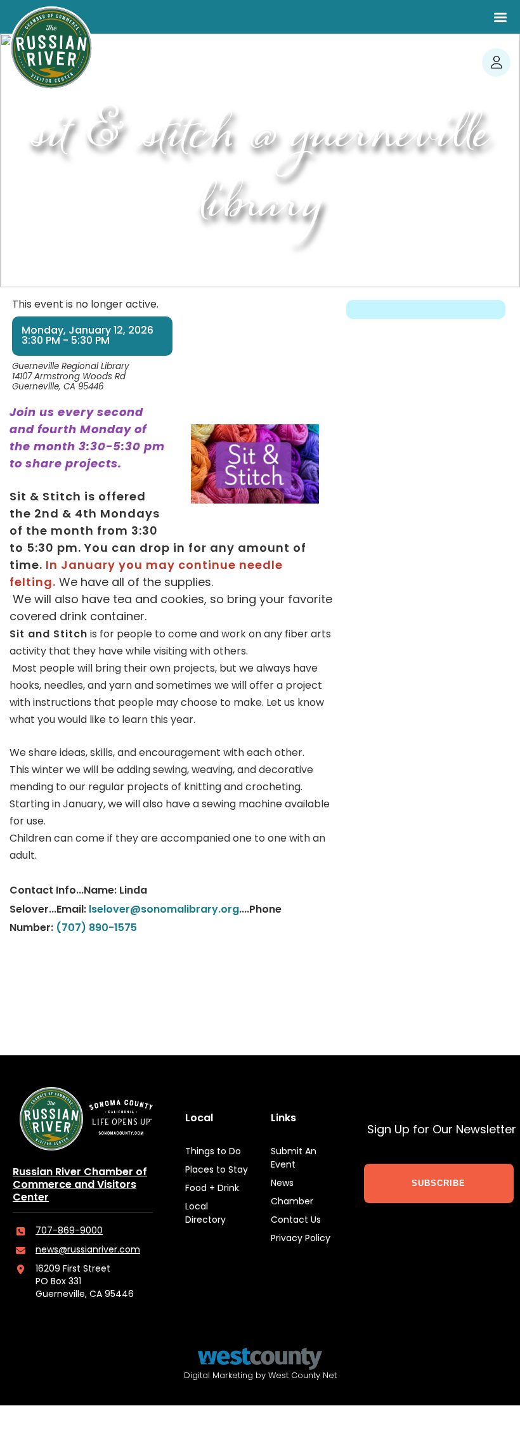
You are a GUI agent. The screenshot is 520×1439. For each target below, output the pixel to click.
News (282, 1183)
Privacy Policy (300, 1239)
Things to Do (213, 1152)
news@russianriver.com (88, 1250)
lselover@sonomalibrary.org (164, 910)
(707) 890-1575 (96, 928)
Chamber (292, 1202)
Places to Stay (216, 1170)
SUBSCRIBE (438, 1183)
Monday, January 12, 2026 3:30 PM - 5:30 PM (87, 336)
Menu (500, 17)
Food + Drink (212, 1189)
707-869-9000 (69, 1231)
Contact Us (296, 1220)
